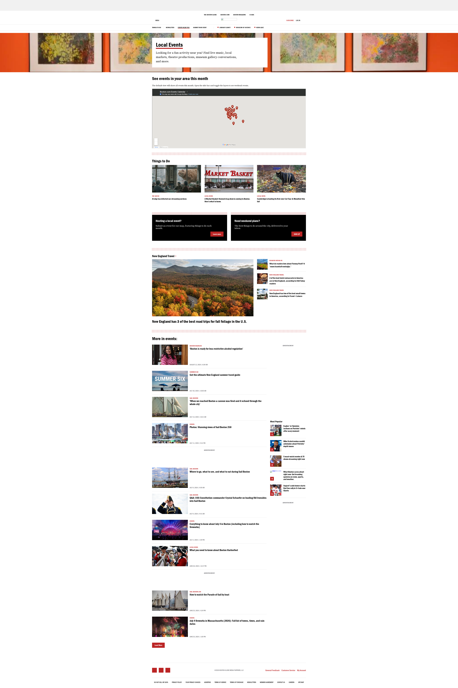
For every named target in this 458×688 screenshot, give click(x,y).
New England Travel (163, 256)
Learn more (217, 234)
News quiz (260, 28)
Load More (158, 645)
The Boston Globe (210, 15)
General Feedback (272, 670)
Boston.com (225, 15)
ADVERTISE (207, 682)
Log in (298, 20)
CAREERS (291, 682)
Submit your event (199, 28)
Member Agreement (266, 682)
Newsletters (251, 682)
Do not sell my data (161, 682)
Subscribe (290, 20)
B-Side (252, 15)
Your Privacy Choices (193, 682)
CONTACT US (281, 682)
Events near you (184, 28)
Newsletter (170, 28)
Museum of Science (243, 28)
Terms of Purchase (236, 682)
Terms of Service (220, 682)
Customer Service (288, 670)
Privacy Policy (177, 682)
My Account (301, 670)
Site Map (301, 682)
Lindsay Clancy (224, 28)
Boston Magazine (239, 15)
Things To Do (156, 28)
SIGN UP (297, 234)
